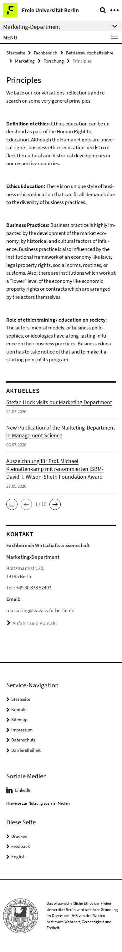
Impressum (22, 730)
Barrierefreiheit (26, 750)
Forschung (53, 61)
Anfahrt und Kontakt (35, 623)
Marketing (25, 61)
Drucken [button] (19, 836)
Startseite (15, 53)
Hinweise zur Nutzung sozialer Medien (38, 803)
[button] (12, 504)
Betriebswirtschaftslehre (89, 53)
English (18, 856)
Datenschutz (23, 740)
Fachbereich (45, 53)
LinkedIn (23, 790)
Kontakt (19, 709)
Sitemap (19, 719)
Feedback (20, 846)
